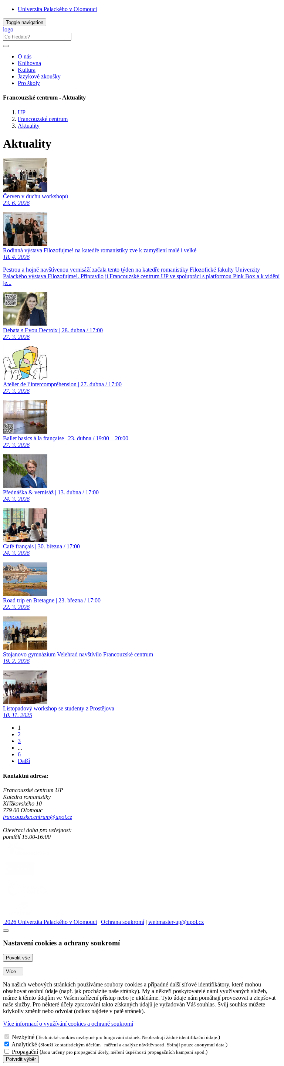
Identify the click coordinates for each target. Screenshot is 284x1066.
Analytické (24, 1044)
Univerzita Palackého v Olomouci (57, 9)
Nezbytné (23, 1037)
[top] (6, 930)
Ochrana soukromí (122, 922)
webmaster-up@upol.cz (176, 922)
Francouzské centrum (43, 119)
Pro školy (29, 83)
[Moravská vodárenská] (28, 895)
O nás (24, 56)
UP (22, 112)
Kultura (27, 70)
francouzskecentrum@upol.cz (37, 817)
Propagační (25, 1052)
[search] (6, 46)
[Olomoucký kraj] (28, 856)
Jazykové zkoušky (39, 76)
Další (24, 761)
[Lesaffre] (20, 915)
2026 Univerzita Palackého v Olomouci (50, 922)
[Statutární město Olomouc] (20, 876)
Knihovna (29, 63)
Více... (13, 971)
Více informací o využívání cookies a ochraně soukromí (68, 1023)
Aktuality (29, 125)
